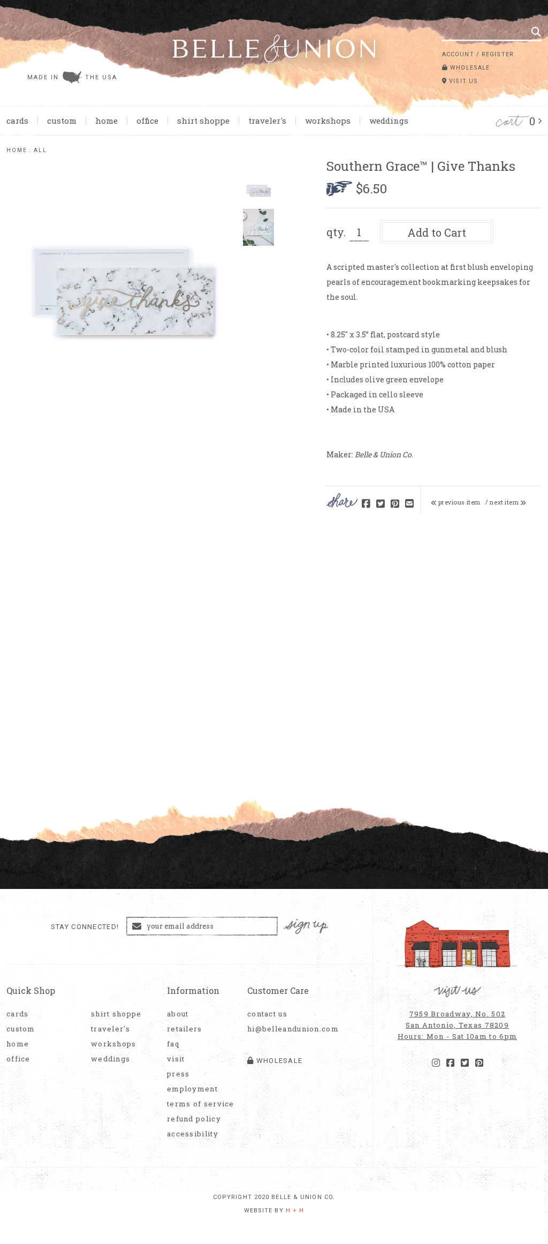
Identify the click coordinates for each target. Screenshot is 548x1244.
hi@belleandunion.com (287, 1029)
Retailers (184, 1029)
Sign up (306, 927)
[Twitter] (465, 1063)
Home (106, 120)
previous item (459, 502)
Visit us (462, 81)
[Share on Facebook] (366, 504)
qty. (336, 232)
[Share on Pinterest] (395, 504)
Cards (17, 120)
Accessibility (192, 1133)
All (40, 150)
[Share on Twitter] (380, 504)
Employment (192, 1088)
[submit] (536, 31)
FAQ (173, 1044)
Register (498, 54)
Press (178, 1073)
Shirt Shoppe (203, 120)
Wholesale (469, 67)
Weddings (388, 120)
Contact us (267, 1014)
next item (505, 502)
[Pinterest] (479, 1063)
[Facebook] (450, 1063)
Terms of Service (200, 1103)
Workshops (328, 120)
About (178, 1014)
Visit (176, 1058)
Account (458, 54)
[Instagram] (436, 1063)
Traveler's (267, 120)
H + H (295, 1210)
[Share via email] (409, 504)
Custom (62, 120)
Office (147, 120)
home (16, 150)
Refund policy (194, 1118)
